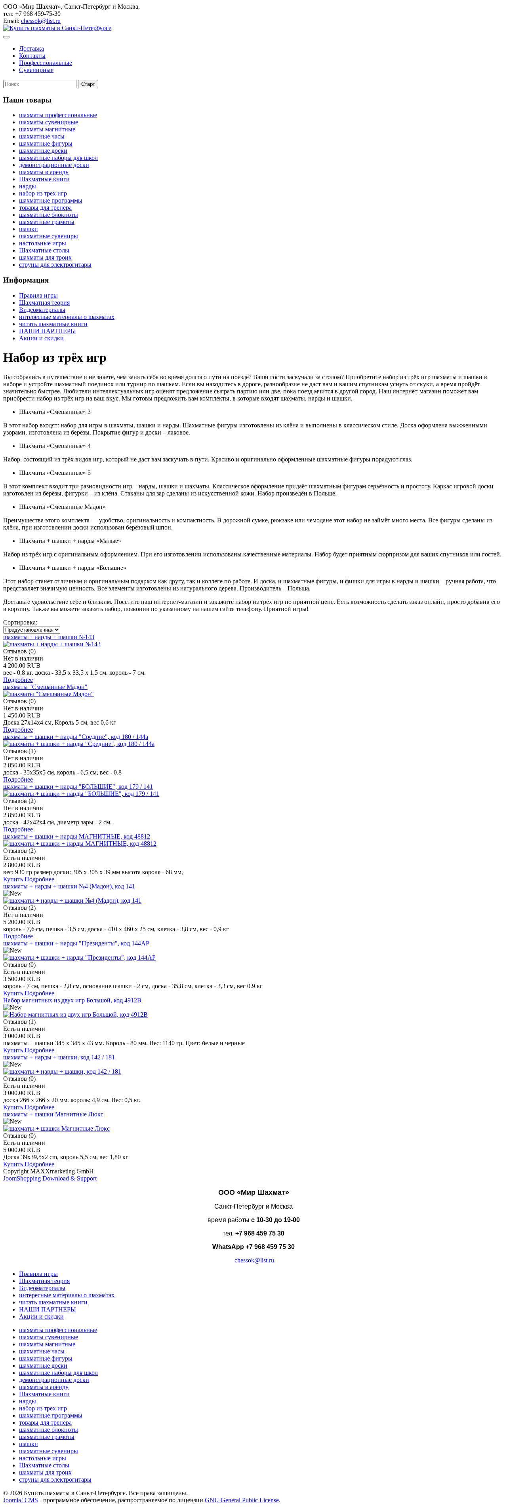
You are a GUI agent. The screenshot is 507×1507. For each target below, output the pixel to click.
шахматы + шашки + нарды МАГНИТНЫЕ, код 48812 (76, 836)
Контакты (32, 55)
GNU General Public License (242, 1500)
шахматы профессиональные (58, 115)
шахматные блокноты (48, 214)
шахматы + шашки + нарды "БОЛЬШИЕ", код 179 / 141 (78, 786)
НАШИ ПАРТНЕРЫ (47, 331)
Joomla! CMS (20, 1500)
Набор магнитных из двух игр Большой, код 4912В (72, 1000)
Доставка (31, 48)
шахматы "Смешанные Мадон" (45, 686)
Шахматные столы (44, 250)
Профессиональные (45, 62)
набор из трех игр (43, 193)
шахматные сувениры (48, 236)
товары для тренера (45, 207)
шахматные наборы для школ (58, 157)
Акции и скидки (41, 338)
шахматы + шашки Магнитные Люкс (53, 1114)
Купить (14, 879)
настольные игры (42, 243)
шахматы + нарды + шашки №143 (48, 637)
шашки (28, 229)
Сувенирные (36, 69)
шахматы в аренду (44, 172)
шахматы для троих (45, 257)
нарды (27, 186)
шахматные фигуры (45, 143)
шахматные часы (42, 136)
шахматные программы (50, 200)
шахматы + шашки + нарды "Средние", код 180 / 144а (75, 736)
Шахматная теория (44, 302)
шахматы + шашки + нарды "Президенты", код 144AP (76, 943)
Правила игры (38, 295)
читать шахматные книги (53, 324)
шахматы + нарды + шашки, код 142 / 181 (59, 1057)
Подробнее (18, 679)
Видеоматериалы (42, 309)
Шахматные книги (44, 179)
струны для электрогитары (55, 264)
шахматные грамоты (46, 221)
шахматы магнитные (47, 129)
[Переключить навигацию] (6, 37)
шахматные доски (43, 150)
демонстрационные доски (54, 164)
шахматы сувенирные (48, 122)
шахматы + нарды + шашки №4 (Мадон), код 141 (69, 886)
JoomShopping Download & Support (50, 1178)
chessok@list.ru (41, 20)
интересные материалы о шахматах (66, 316)
